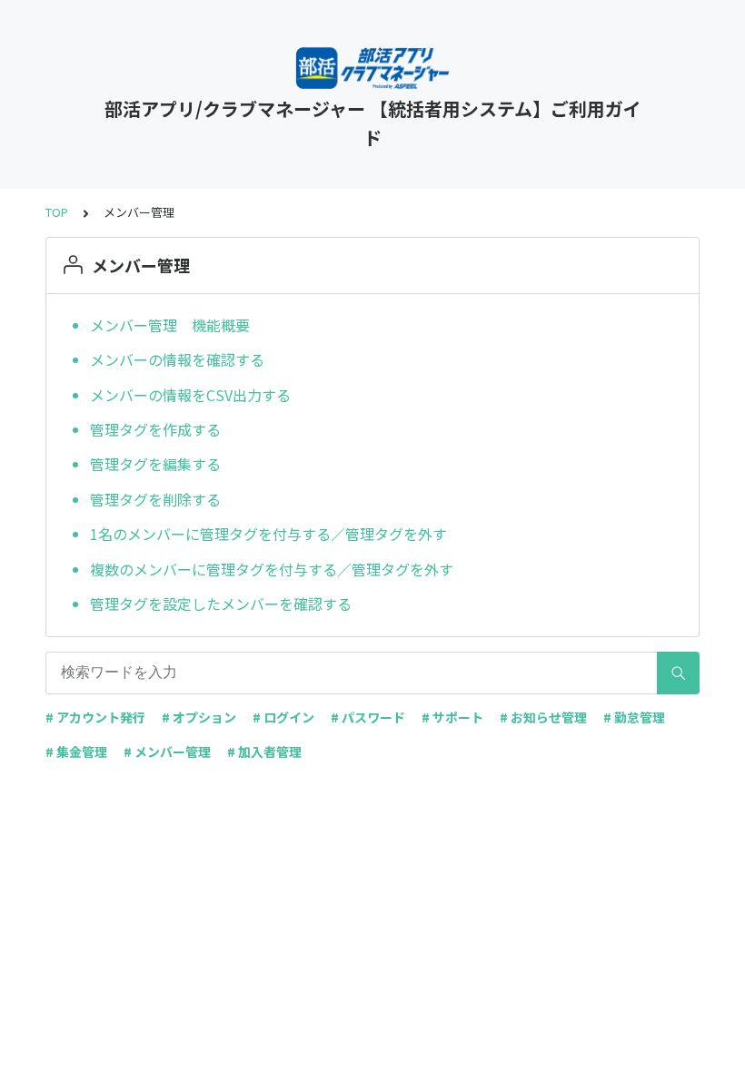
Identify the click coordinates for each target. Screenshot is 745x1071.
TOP (56, 212)
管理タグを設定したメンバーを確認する (221, 603)
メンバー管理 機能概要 (170, 325)
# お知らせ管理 (543, 717)
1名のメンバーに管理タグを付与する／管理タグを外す (268, 534)
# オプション (199, 717)
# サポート (452, 717)
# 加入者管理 (264, 751)
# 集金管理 (76, 751)
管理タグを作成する (155, 429)
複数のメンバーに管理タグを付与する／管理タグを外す (271, 569)
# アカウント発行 (95, 717)
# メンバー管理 (167, 751)
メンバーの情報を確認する (177, 359)
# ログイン (283, 717)
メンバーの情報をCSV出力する (190, 395)
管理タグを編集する (155, 464)
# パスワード (368, 717)
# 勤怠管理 (634, 717)
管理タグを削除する (155, 499)
